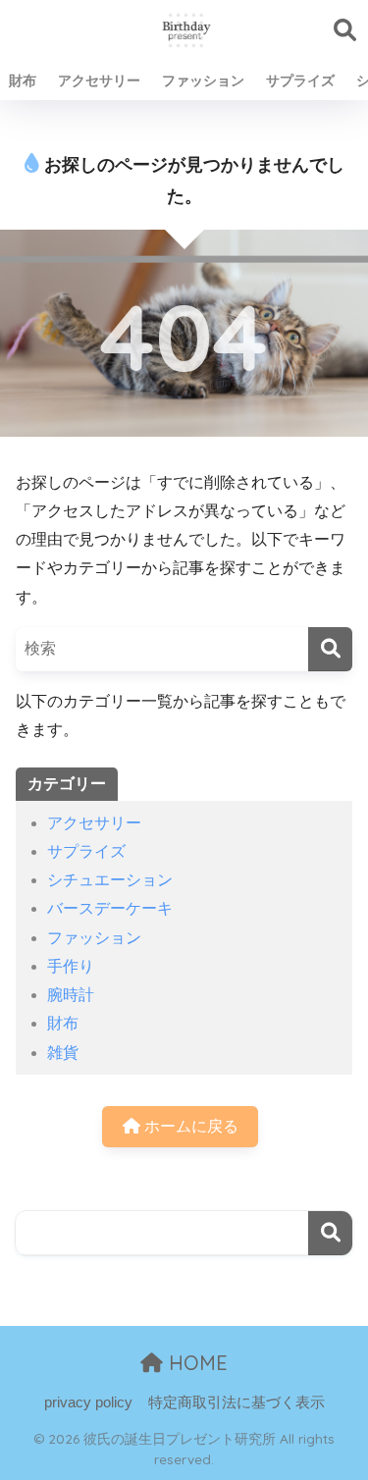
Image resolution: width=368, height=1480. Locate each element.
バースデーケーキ (110, 908)
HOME (195, 1362)
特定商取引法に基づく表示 (236, 1402)
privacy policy (88, 1402)
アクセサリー (99, 80)
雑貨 (63, 1052)
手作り (70, 966)
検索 (330, 1233)
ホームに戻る (189, 1126)
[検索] (330, 649)
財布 (22, 80)
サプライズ (300, 80)
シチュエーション (110, 880)
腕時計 (70, 994)
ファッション (203, 80)
